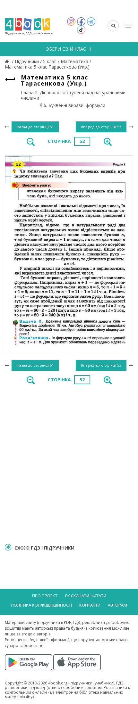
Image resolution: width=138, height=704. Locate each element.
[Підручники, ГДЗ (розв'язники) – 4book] (8, 61)
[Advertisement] (69, 463)
